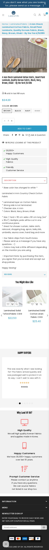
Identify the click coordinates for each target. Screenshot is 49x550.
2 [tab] (20, 403)
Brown (7, 110)
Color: (10, 106)
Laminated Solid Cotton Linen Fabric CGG (36, 313)
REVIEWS (8, 274)
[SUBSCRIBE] (44, 527)
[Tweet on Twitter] (16, 135)
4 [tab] (24, 403)
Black (18, 110)
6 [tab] (29, 403)
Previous (4, 55)
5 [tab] (27, 403)
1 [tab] (17, 403)
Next (45, 55)
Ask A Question (38, 135)
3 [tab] (22, 403)
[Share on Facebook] (12, 135)
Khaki (37, 110)
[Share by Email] (26, 135)
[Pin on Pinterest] (19, 135)
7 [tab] (32, 403)
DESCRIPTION (10, 180)
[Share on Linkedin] (23, 135)
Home (5, 24)
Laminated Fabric (18, 24)
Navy (27, 110)
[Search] (35, 15)
